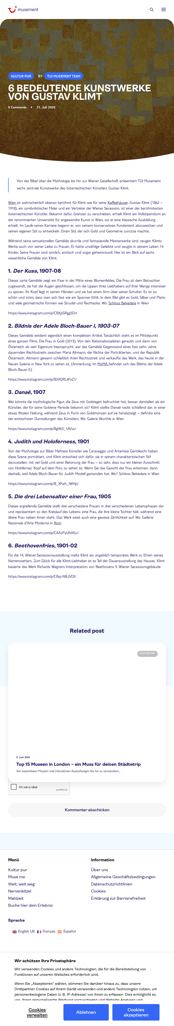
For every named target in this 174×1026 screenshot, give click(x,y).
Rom (57, 524)
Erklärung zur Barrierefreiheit (118, 898)
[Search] (150, 9)
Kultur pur (21, 77)
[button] (163, 9)
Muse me (16, 877)
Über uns (99, 870)
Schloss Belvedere (122, 304)
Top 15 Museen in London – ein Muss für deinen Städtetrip (78, 764)
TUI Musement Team (63, 77)
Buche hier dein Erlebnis (30, 905)
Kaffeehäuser (118, 203)
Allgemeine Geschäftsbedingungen (123, 877)
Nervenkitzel (19, 891)
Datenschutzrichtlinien (111, 884)
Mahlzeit (16, 898)
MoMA (103, 365)
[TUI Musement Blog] (23, 9)
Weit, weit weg (21, 884)
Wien (12, 203)
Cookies (98, 891)
